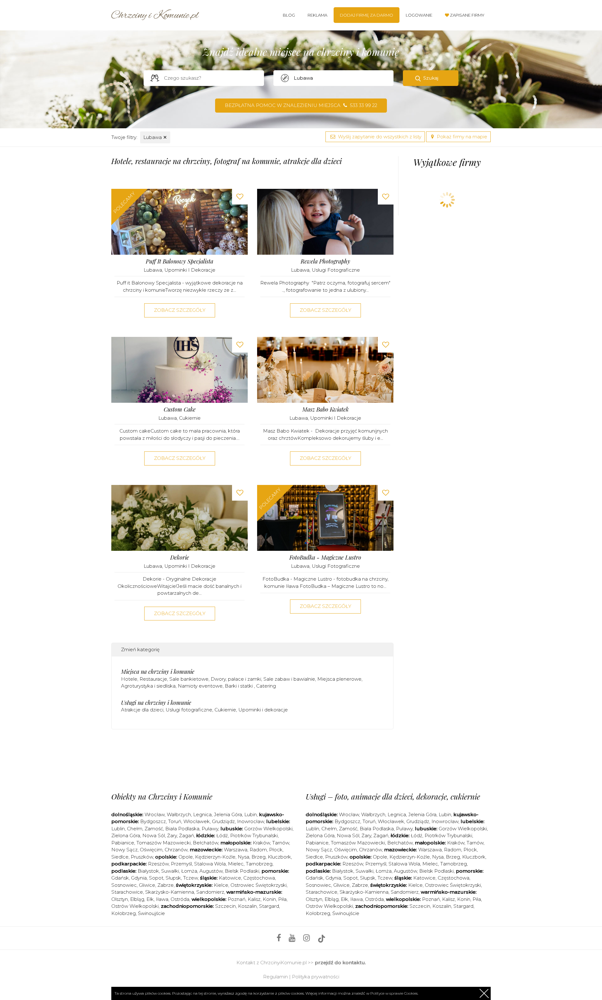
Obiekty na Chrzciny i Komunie (161, 796)
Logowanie (419, 15)
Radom (258, 850)
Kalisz (254, 899)
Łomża (189, 871)
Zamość (154, 829)
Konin (269, 899)
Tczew (190, 878)
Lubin (250, 814)
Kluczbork (279, 857)
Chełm (134, 829)
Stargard (269, 906)
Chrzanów (176, 850)
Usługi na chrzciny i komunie (156, 702)
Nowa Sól (153, 835)
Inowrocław (250, 821)
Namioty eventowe (200, 686)
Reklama (317, 15)
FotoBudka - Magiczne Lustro (325, 557)
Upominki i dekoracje (189, 270)
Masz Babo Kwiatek (325, 409)
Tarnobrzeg (259, 864)
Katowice (230, 878)
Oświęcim (151, 850)
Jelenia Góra (228, 814)
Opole (185, 857)
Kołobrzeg (123, 913)
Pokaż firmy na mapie (461, 137)
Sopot (156, 878)
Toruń (174, 821)
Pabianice (122, 843)
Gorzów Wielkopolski (268, 829)
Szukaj (430, 78)
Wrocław (155, 814)
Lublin (118, 829)
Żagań (186, 835)
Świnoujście (151, 913)
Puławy (210, 829)
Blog (289, 15)
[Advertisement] (252, 759)
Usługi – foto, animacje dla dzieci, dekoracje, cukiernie (393, 796)
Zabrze (165, 885)
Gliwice (147, 885)
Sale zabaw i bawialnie (289, 679)
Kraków (261, 843)
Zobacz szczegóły (179, 310)
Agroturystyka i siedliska (148, 686)
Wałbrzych (179, 814)
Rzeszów (158, 864)
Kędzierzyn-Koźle (215, 857)
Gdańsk (120, 878)
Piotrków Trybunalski (254, 835)
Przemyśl (181, 864)
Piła (282, 899)
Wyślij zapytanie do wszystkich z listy (379, 137)
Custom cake (180, 409)
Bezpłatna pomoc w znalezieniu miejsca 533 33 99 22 (301, 105)
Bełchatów (205, 843)
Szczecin (225, 906)
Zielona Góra (125, 835)
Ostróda (180, 899)
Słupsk (173, 878)
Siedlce (120, 857)
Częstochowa (259, 878)
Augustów (211, 871)
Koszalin (247, 906)
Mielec (236, 864)
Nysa (243, 857)
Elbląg (137, 899)
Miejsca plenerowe (339, 679)
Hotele (129, 679)
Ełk (150, 899)
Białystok (148, 871)
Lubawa (155, 137)
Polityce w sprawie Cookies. (394, 993)
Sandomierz (210, 892)
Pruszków (142, 857)
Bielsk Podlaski (242, 871)
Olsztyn (119, 899)
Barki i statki (239, 686)
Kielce (221, 885)
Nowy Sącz (124, 850)
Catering (266, 686)
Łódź (222, 835)
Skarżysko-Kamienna (169, 892)
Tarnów (280, 843)
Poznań (237, 899)
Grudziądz (223, 821)
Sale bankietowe (189, 679)
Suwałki (170, 871)
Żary (172, 835)
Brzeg (258, 857)
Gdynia (139, 878)
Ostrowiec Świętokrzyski (258, 885)
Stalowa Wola (210, 864)
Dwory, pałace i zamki (236, 679)
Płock (276, 850)
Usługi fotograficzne (336, 270)
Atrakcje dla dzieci (142, 710)
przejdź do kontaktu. (340, 962)
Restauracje (153, 679)
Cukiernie (190, 418)
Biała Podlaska (182, 829)
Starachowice (127, 892)
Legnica (202, 814)
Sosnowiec (124, 885)
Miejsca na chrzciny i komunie (157, 671)
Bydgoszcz (153, 821)
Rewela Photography (325, 261)
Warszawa (235, 850)
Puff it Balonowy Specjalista (179, 261)
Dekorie (179, 557)
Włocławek (196, 821)
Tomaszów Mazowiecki (163, 843)
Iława (162, 899)
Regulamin (275, 977)
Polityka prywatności (315, 977)
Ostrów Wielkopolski (135, 906)
